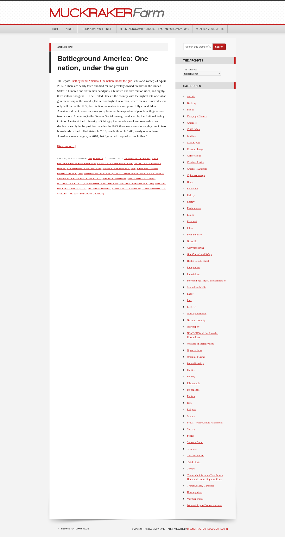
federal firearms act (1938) (119, 168)
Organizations (194, 350)
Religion (191, 409)
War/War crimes (195, 498)
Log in (224, 528)
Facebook (192, 221)
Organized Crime (196, 356)
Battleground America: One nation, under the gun (102, 62)
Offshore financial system (200, 343)
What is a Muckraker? (210, 28)
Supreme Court (195, 442)
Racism (191, 396)
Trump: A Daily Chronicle (96, 28)
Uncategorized (194, 492)
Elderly (191, 195)
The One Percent (195, 455)
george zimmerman (114, 178)
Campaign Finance (197, 116)
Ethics (190, 214)
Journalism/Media (196, 287)
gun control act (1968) (141, 178)
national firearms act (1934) (137, 183)
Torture (191, 468)
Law (90, 158)
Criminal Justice (195, 162)
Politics (98, 158)
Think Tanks (193, 462)
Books (190, 109)
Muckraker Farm (142, 12)
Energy (191, 201)
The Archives (190, 69)
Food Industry (194, 234)
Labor (190, 293)
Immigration (193, 267)
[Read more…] (66, 146)
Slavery (191, 429)
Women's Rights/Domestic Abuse (204, 505)
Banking (191, 103)
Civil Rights (193, 142)
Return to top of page (75, 528)
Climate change (195, 149)
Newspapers (193, 326)
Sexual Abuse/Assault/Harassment (205, 422)
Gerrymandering (195, 247)
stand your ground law (126, 188)
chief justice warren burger (115, 163)
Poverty (191, 376)
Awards (191, 96)
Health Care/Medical (198, 260)
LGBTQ (191, 306)
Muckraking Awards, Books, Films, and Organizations (154, 28)
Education (192, 188)
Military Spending (196, 313)
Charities (192, 122)
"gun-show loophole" (137, 158)
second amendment (99, 188)
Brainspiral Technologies (203, 528)
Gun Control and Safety (199, 254)
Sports (190, 435)
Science (191, 416)
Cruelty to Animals (197, 168)
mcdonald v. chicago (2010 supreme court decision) (88, 183)
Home (55, 28)
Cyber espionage (196, 175)
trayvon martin (151, 188)
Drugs (190, 181)
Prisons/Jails (193, 383)
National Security (196, 320)
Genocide (192, 241)
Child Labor (193, 129)
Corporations (194, 155)
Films (190, 228)
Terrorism (192, 448)
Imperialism (193, 274)
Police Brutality (195, 363)
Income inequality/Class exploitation (206, 280)
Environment (194, 208)
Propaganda (193, 389)
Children (191, 135)
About (70, 28)
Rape (190, 402)
